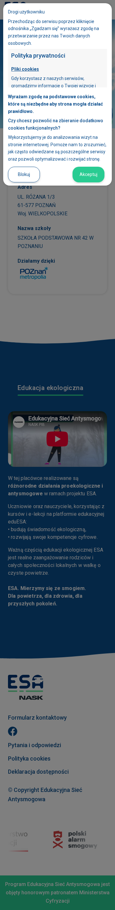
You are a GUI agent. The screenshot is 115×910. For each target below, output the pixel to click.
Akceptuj (88, 174)
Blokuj (24, 174)
